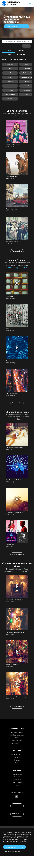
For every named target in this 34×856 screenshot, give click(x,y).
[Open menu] (30, 3)
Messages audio (17, 740)
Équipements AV (17, 743)
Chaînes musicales (17, 782)
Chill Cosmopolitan (12, 393)
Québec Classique (12, 241)
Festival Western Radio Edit (15, 512)
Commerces (17, 757)
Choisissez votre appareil (16, 26)
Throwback (9, 296)
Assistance (15, 806)
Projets (17, 785)
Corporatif (17, 760)
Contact (17, 777)
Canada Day (10, 544)
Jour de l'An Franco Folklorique (15, 632)
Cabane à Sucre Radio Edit (14, 447)
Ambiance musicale (17, 732)
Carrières (16, 779)
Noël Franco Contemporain (14, 600)
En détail (9, 148)
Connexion (15, 813)
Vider (26, 46)
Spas (17, 763)
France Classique (11, 209)
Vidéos (17, 738)
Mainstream (9, 328)
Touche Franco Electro (13, 144)
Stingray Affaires (17, 774)
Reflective (9, 361)
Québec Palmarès (11, 176)
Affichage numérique (17, 735)
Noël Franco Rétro (12, 664)
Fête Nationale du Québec (14, 480)
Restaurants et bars (17, 754)
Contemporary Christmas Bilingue (17, 697)
